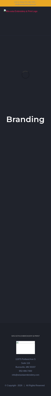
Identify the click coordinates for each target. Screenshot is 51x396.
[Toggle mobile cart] (41, 10)
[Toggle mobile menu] (46, 10)
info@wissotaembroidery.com (25, 4)
